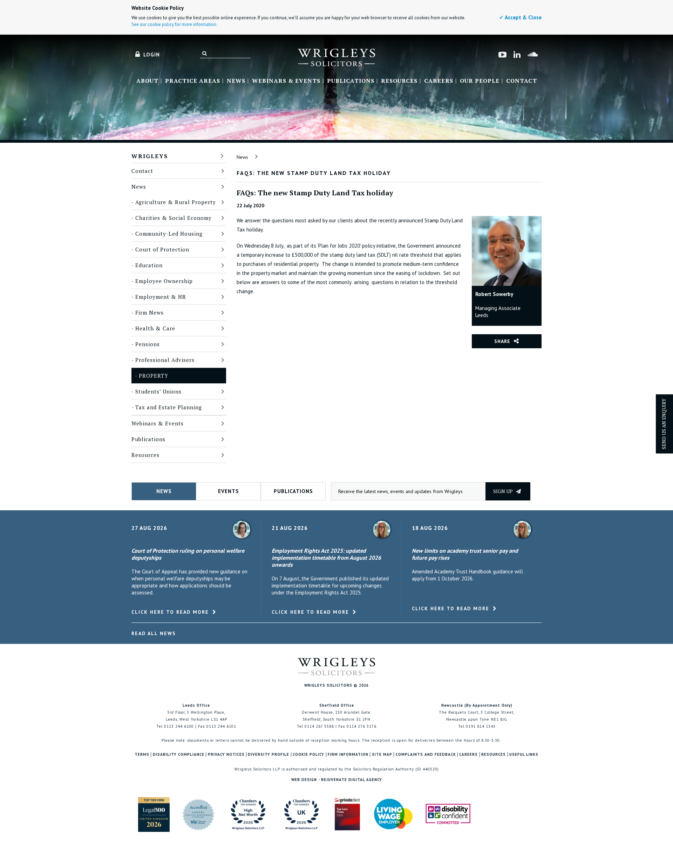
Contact (521, 81)
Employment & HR (160, 296)
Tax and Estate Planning (168, 407)
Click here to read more (170, 612)
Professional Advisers (165, 359)
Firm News (149, 312)
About (147, 81)
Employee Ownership (164, 280)
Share (502, 341)
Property (153, 375)
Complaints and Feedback (426, 754)
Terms (142, 754)
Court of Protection (162, 249)
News (236, 81)
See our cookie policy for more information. (174, 24)
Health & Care (155, 328)
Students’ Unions (158, 391)
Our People (479, 81)
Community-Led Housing (169, 233)
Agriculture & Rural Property (175, 202)
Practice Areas (192, 81)
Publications (350, 81)
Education (149, 265)
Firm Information (348, 754)
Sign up (503, 491)
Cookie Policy (308, 754)
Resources (399, 81)
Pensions (147, 344)
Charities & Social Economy (173, 217)
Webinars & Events (286, 81)
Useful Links (523, 754)
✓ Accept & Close (520, 17)
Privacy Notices (226, 754)
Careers (438, 81)
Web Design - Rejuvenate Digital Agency (336, 779)
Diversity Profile (268, 754)
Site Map (382, 754)
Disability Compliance (178, 754)
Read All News (153, 633)
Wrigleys (149, 156)
